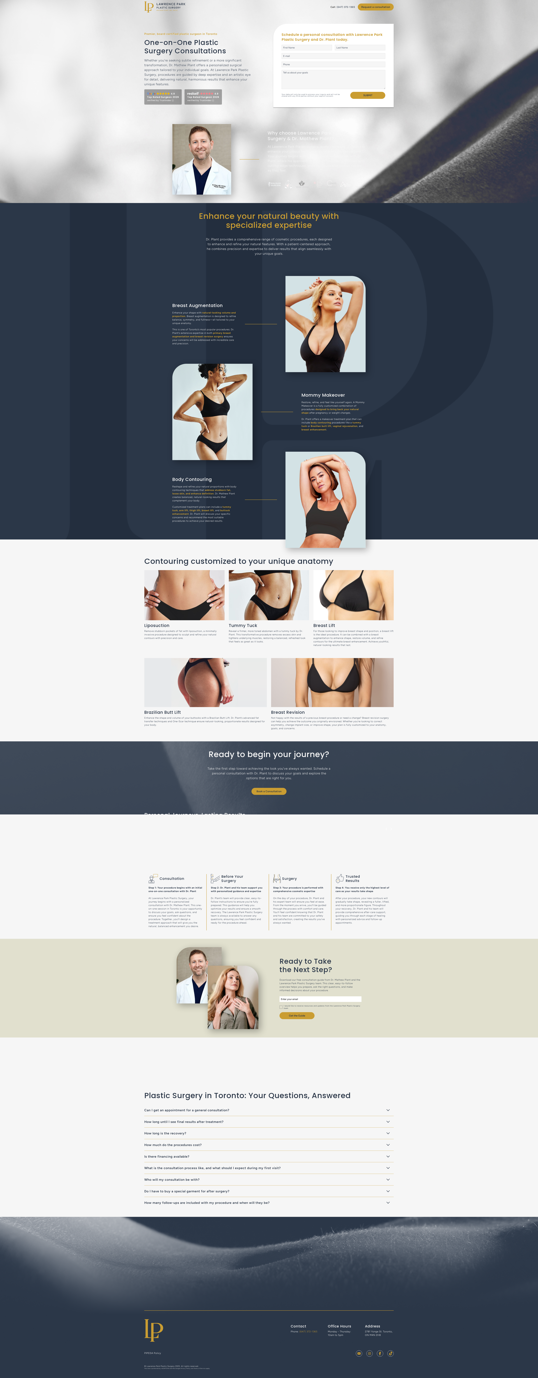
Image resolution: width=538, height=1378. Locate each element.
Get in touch (269, 1292)
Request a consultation (375, 7)
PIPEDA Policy (152, 1353)
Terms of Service (200, 1368)
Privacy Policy (186, 1368)
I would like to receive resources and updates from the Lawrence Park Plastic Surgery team (322, 1007)
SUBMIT (367, 95)
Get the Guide (297, 1015)
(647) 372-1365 (346, 7)
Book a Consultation (269, 791)
